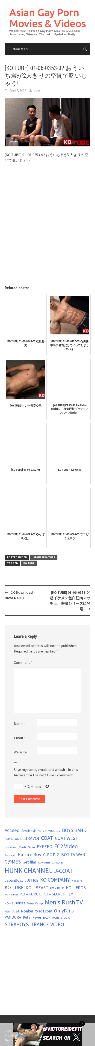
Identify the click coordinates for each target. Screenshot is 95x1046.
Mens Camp (35, 903)
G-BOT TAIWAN (71, 854)
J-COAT (63, 871)
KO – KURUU (31, 894)
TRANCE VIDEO (47, 924)
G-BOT (49, 854)
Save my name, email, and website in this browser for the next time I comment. (46, 772)
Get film (29, 862)
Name (20, 723)
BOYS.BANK (74, 830)
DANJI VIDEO (11, 847)
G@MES (13, 862)
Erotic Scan (27, 847)
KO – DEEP (57, 888)
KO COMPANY (55, 879)
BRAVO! (31, 838)
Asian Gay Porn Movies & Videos (47, 18)
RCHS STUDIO (61, 918)
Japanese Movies (43, 557)
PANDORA (13, 917)
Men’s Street (12, 911)
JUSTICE (31, 880)
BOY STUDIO (14, 839)
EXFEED (44, 847)
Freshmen (10, 855)
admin (38, 90)
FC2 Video (66, 846)
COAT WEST (66, 838)
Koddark (77, 880)
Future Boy (29, 854)
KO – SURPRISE (15, 903)
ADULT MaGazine (51, 831)
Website (20, 752)
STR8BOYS (17, 924)
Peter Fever (32, 917)
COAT (47, 837)
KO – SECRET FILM (58, 894)
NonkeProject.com (36, 911)
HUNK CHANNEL (28, 870)
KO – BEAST (37, 887)
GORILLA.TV (57, 862)
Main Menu (20, 49)
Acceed (12, 830)
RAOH (46, 918)
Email (19, 737)
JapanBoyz (14, 880)
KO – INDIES (11, 894)
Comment (23, 662)
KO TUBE (29, 563)
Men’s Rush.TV (64, 902)
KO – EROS (76, 887)
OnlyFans (64, 910)
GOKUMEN (44, 862)
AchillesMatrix (31, 831)
